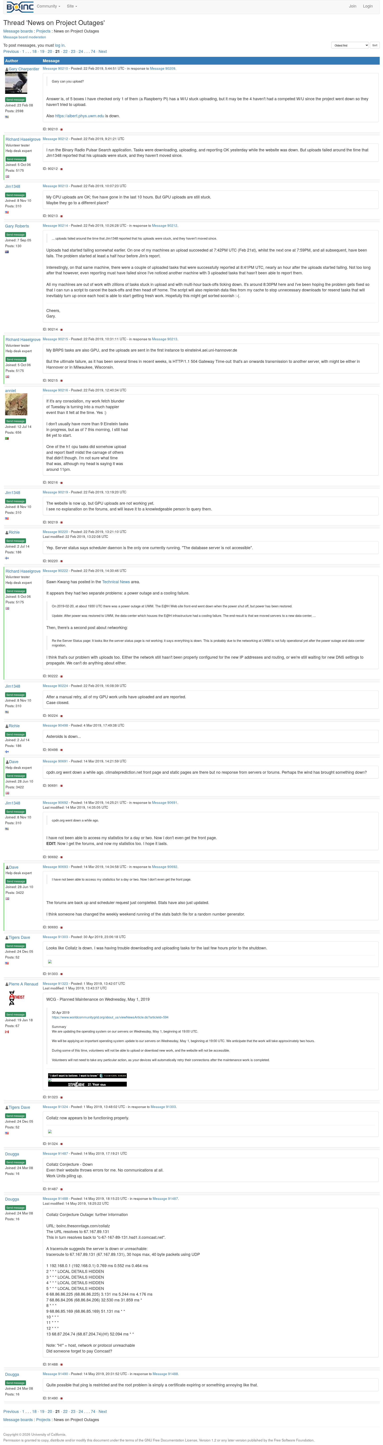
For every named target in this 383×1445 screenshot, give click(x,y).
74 (93, 51)
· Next (101, 51)
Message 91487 (55, 1153)
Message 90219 (55, 491)
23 (73, 51)
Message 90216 (55, 389)
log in (59, 45)
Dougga (12, 1153)
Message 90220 (55, 531)
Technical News (116, 581)
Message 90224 (55, 685)
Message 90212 (55, 138)
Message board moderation (24, 36)
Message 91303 (55, 936)
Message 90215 (55, 338)
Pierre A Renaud (23, 984)
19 (42, 51)
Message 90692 (55, 802)
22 (65, 51)
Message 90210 (55, 68)
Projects (43, 31)
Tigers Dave (19, 937)
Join (352, 6)
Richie (14, 532)
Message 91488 (55, 1198)
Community (47, 6)
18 (34, 51)
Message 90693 (55, 866)
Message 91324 (55, 1106)
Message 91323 (55, 983)
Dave (13, 761)
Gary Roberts (17, 226)
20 (50, 51)
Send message (15, 99)
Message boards (18, 31)
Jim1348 (12, 186)
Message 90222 (55, 570)
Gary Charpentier (24, 68)
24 (81, 51)
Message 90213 (55, 185)
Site (71, 6)
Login (368, 6)
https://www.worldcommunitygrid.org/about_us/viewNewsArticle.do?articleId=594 (110, 1017)
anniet (10, 390)
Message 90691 (55, 760)
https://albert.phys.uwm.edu (79, 115)
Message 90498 (55, 725)
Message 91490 (55, 1373)
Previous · (12, 51)
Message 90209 (162, 68)
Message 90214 (55, 225)
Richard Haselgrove (23, 139)
